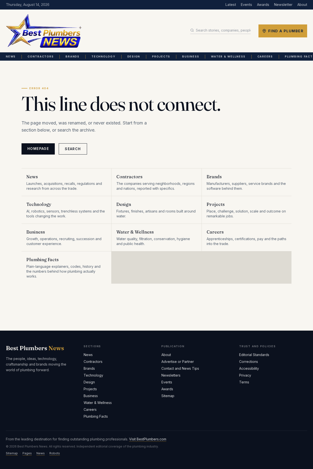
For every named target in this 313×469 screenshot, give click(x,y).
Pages (27, 453)
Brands (72, 56)
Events (246, 4)
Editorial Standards (254, 355)
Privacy (245, 375)
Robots (54, 453)
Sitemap (167, 396)
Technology (103, 56)
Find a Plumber (285, 31)
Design (133, 56)
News (11, 56)
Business (190, 56)
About (302, 4)
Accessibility (249, 368)
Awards (263, 4)
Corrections (248, 361)
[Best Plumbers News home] (44, 31)
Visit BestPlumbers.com (147, 439)
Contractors (41, 56)
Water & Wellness (228, 56)
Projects (161, 56)
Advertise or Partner (177, 361)
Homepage (38, 148)
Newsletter (283, 4)
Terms (244, 382)
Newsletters (170, 375)
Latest (230, 4)
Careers (265, 56)
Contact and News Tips (180, 368)
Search (73, 149)
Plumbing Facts (96, 416)
